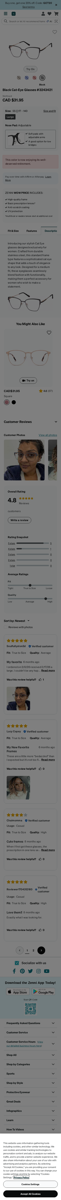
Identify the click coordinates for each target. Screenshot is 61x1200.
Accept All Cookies (30, 1193)
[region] (30, 1167)
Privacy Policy (21, 1177)
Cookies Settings (30, 1184)
